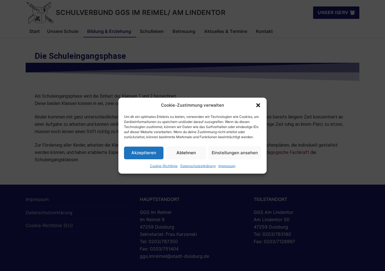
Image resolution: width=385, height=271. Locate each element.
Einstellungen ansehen (235, 152)
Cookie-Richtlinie (164, 166)
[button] (258, 105)
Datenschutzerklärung (198, 166)
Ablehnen (186, 152)
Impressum (226, 166)
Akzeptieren (143, 152)
